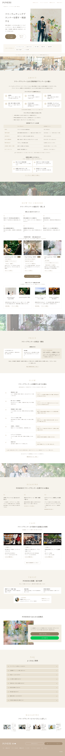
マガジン (45, 748)
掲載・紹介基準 (19, 49)
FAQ (42, 748)
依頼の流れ (43, 46)
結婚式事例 (50, 46)
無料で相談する (21, 36)
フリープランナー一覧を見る (32, 276)
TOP (3, 748)
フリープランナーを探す (10, 36)
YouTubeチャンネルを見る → (29, 506)
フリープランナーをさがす (35, 748)
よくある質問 (26, 49)
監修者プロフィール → (46, 598)
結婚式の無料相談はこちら (44, 633)
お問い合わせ (59, 2)
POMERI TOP (6, 6)
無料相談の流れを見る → (49, 509)
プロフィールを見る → (9, 270)
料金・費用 (37, 46)
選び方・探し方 (29, 46)
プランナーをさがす (44, 2)
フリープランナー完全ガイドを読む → (32, 175)
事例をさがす (52, 2)
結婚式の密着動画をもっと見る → (32, 562)
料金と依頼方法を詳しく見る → (32, 366)
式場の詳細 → (7, 306)
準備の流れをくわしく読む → (32, 456)
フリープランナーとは (20, 46)
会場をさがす (35, 2)
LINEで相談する (44, 637)
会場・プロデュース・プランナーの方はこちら (53, 743)
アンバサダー (27, 748)
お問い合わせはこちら (34, 743)
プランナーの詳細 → (15, 306)
